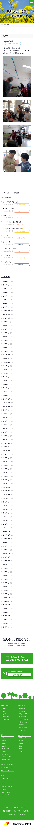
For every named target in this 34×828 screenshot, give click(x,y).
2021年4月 (7, 516)
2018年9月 (7, 608)
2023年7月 (7, 417)
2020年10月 (8, 539)
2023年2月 (7, 436)
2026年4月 (8, 296)
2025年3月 (7, 344)
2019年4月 (7, 583)
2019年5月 (7, 579)
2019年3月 (7, 586)
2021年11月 (8, 491)
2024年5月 (7, 380)
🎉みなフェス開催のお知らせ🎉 (13, 228)
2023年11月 (8, 402)
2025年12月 (8, 311)
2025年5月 (7, 336)
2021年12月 (8, 487)
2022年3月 (8, 476)
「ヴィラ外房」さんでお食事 (12, 222)
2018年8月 (7, 612)
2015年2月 (7, 623)
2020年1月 (7, 550)
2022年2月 (7, 480)
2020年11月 (8, 535)
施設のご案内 (7, 811)
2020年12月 (8, 531)
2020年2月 (7, 546)
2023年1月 (8, 439)
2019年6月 (7, 575)
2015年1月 (7, 627)
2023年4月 (8, 428)
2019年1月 (7, 594)
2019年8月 (7, 568)
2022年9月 (8, 454)
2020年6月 (7, 542)
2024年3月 (8, 388)
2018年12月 (8, 597)
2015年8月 (7, 619)
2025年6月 (8, 333)
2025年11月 (8, 314)
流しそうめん (7, 242)
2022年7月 (8, 461)
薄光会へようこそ (19, 807)
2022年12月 (8, 443)
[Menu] (31, 2)
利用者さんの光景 (8, 208)
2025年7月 (7, 329)
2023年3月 (7, 432)
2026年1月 (8, 307)
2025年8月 (7, 325)
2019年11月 (7, 557)
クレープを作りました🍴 (11, 202)
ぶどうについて (8, 235)
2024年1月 (7, 395)
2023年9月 (8, 410)
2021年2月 (7, 524)
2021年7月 (8, 505)
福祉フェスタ (7, 262)
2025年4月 (7, 340)
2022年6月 (8, 465)
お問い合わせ (12, 814)
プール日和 (6, 255)
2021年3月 (7, 520)
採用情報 (26, 811)
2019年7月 (7, 572)
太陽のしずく (5, 789)
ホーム (8, 807)
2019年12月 (8, 553)
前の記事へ (17, 193)
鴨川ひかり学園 (6, 786)
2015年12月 (8, 616)
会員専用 (23, 814)
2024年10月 (8, 362)
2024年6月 (8, 377)
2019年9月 (7, 564)
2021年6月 (7, 509)
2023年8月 (8, 413)
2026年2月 (8, 303)
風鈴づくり (6, 215)
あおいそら (5, 794)
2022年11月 (7, 447)
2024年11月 (8, 358)
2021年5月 (7, 513)
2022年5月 (8, 469)
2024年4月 (7, 384)
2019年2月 (7, 590)
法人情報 (17, 811)
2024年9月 (7, 366)
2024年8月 (7, 369)
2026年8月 (8, 281)
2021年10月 (8, 494)
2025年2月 (7, 347)
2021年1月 (7, 527)
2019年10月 (8, 561)
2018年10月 (8, 605)
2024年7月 (7, 373)
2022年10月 (8, 450)
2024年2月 (7, 391)
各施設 (10, 645)
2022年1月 (8, 483)
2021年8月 (8, 502)
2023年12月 (8, 399)
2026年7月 (8, 285)
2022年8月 (8, 458)
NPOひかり (5, 778)
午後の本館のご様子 (9, 248)
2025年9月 (8, 322)
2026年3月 (8, 299)
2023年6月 (8, 421)
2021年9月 (8, 498)
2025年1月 (8, 351)
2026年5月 (8, 292)
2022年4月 (7, 472)
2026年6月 (8, 288)
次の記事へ (7, 193)
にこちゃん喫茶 (6, 792)
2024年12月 (8, 355)
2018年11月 (7, 601)
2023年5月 (7, 424)
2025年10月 (8, 318)
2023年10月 (8, 406)
